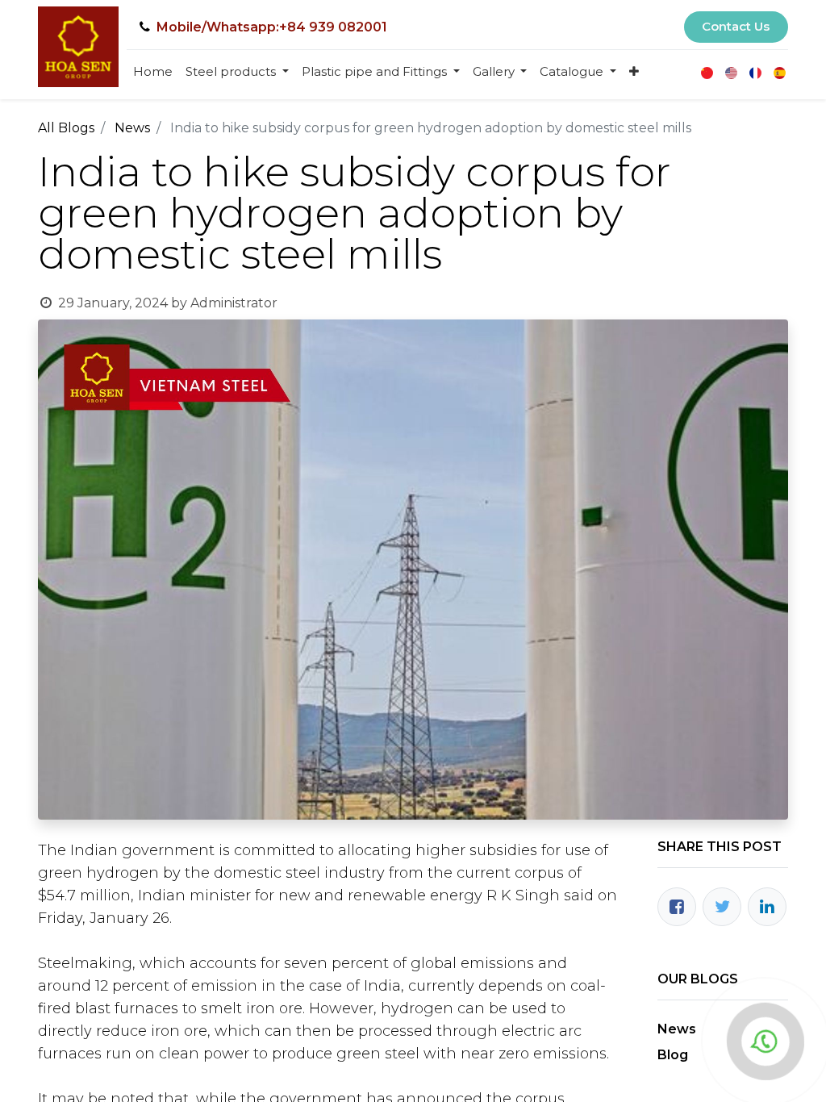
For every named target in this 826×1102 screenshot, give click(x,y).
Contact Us (736, 26)
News (132, 128)
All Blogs (66, 128)
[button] (634, 72)
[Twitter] (722, 906)
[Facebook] (676, 906)
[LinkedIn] (767, 906)
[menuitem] (153, 72)
